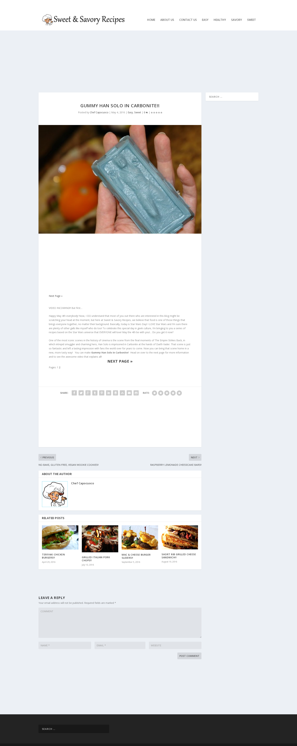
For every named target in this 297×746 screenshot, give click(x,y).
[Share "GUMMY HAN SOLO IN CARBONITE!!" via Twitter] (81, 392)
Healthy (220, 20)
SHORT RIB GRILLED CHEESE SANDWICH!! (179, 556)
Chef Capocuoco (99, 112)
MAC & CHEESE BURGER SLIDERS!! (136, 556)
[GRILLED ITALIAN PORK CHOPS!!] (100, 538)
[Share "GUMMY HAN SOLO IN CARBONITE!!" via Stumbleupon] (122, 392)
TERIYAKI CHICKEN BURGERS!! (53, 556)
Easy (205, 20)
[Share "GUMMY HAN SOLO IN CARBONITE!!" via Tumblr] (94, 392)
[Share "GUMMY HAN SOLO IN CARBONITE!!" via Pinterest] (101, 392)
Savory (236, 20)
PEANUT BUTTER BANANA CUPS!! (78, 4)
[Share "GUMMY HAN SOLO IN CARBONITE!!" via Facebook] (74, 392)
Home (151, 20)
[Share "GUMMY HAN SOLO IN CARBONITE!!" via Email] (129, 392)
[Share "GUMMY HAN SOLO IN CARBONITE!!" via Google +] (88, 392)
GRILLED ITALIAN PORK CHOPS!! (96, 559)
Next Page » (55, 296)
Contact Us (188, 20)
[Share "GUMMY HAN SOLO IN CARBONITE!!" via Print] (136, 392)
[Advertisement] (141, 61)
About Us (167, 20)
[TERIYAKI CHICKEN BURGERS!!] (60, 537)
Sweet (251, 20)
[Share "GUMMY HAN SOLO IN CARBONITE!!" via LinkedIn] (108, 392)
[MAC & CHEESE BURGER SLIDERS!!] (140, 537)
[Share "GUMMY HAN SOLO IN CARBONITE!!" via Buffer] (115, 392)
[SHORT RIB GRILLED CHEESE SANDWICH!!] (180, 537)
